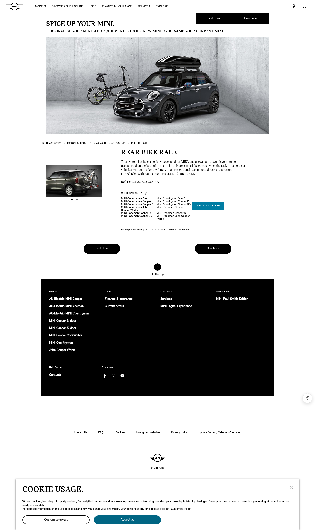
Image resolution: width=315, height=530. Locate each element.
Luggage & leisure (77, 143)
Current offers (114, 306)
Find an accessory (51, 143)
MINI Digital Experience (176, 306)
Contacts (55, 375)
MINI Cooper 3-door (62, 321)
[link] (294, 6)
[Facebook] (105, 376)
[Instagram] (113, 376)
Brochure (250, 18)
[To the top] (157, 267)
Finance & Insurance (119, 299)
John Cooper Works (62, 350)
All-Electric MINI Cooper (65, 299)
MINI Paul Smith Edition (232, 299)
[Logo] (157, 457)
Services (166, 299)
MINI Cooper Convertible (65, 335)
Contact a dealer (208, 205)
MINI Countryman (61, 343)
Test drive (213, 18)
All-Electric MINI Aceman (66, 306)
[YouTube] (122, 376)
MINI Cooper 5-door (62, 328)
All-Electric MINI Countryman (69, 313)
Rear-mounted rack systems (109, 143)
